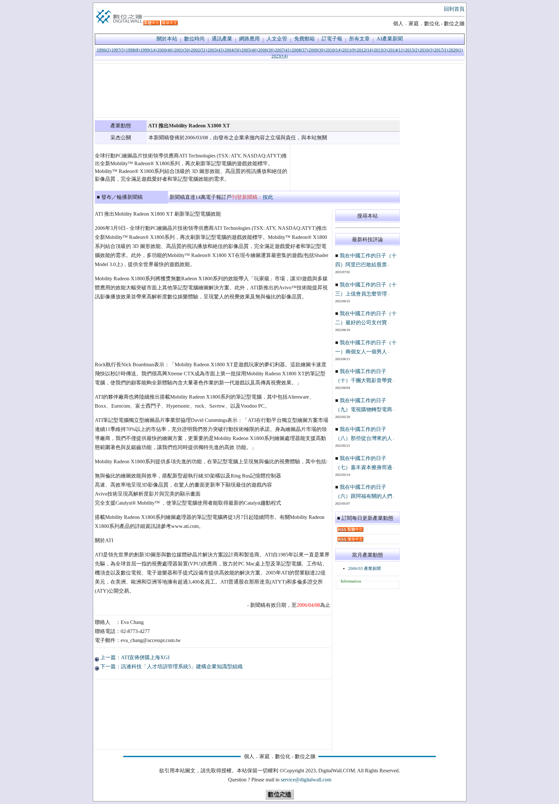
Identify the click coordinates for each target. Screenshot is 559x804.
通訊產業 (222, 38)
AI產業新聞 (390, 38)
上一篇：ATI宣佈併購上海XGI (134, 657)
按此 (268, 197)
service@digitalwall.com (306, 779)
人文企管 (277, 38)
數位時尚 (194, 38)
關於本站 (167, 38)
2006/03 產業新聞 (364, 568)
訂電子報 (332, 38)
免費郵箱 (304, 38)
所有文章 (359, 38)
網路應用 (249, 38)
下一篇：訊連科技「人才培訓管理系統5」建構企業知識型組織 (171, 666)
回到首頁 (454, 9)
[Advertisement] (247, 90)
